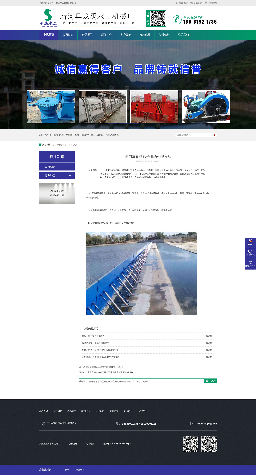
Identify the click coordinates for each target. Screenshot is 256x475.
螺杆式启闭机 (97, 135)
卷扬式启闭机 (112, 135)
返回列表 (210, 380)
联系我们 (183, 34)
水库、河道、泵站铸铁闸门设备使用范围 (100, 350)
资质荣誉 (164, 34)
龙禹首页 (48, 34)
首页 (53, 145)
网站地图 (213, 3)
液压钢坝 (85, 135)
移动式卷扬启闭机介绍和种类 (95, 343)
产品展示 (87, 34)
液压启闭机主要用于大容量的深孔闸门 (105, 367)
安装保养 (145, 34)
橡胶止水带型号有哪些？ (93, 336)
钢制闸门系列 (72, 135)
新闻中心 (106, 34)
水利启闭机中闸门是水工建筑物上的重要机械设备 (110, 372)
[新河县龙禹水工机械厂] (128, 29)
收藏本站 (183, 3)
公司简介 (68, 34)
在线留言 (198, 3)
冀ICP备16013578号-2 (121, 444)
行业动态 (72, 145)
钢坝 (67, 470)
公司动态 (50, 166)
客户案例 (125, 34)
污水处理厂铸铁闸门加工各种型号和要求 (100, 357)
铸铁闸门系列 (58, 135)
